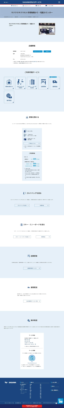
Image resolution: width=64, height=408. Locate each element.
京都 (40, 388)
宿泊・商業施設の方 (55, 390)
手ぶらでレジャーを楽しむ (23, 389)
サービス (22, 382)
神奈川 (31, 390)
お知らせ (53, 386)
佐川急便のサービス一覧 (32, 301)
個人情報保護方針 (17, 402)
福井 (30, 397)
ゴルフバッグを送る (22, 205)
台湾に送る (26, 341)
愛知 (40, 387)
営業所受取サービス (32, 268)
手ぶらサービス (32, 2)
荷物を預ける (22, 385)
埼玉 (30, 393)
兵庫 (40, 391)
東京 (30, 388)
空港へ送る (22, 388)
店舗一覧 (39, 5)
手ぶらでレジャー (27, 5)
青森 (30, 385)
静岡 (40, 385)
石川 (30, 396)
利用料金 (42, 205)
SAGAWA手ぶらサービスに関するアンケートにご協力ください (32, 406)
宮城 (30, 387)
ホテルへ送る (22, 386)
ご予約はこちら (32, 143)
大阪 (40, 390)
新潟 (30, 394)
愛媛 (40, 393)
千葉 (30, 391)
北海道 (31, 384)
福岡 (40, 394)
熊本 (40, 396)
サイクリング (22, 393)
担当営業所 (34, 61)
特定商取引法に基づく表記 (36, 402)
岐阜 (40, 384)
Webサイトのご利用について (9, 402)
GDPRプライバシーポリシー (26, 402)
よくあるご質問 (50, 5)
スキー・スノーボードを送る (22, 237)
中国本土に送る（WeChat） (29, 344)
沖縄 (40, 397)
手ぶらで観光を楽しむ (23, 384)
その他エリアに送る (28, 342)
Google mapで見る (37, 51)
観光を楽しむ (15, 5)
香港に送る (26, 339)
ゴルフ (21, 390)
